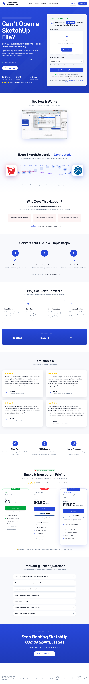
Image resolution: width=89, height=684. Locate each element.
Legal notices (73, 678)
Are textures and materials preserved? (28, 583)
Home (30, 3)
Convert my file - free (68, 70)
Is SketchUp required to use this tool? (27, 607)
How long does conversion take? (26, 589)
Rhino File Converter (45, 678)
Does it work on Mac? (22, 601)
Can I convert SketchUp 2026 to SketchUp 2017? (31, 577)
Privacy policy (85, 678)
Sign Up (82, 3)
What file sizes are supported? (25, 613)
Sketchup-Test (37, 678)
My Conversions (53, 3)
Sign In (73, 3)
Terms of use (79, 677)
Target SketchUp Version (57, 57)
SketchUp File (54, 29)
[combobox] (66, 61)
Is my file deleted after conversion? (27, 595)
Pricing (37, 3)
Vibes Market (52, 678)
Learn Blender (23, 678)
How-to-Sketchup (29, 678)
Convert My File (44, 654)
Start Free (15, 508)
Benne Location (64, 678)
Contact (43, 3)
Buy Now (44, 509)
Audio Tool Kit (58, 677)
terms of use (72, 80)
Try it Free (11, 68)
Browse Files (67, 50)
